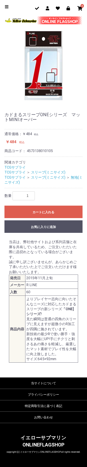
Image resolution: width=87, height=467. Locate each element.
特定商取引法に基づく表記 (43, 406)
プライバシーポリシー (43, 394)
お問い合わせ (43, 417)
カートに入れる (43, 212)
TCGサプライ (15, 167)
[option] (43, 65)
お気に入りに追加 (43, 227)
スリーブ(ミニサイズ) (48, 172)
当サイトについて (43, 383)
